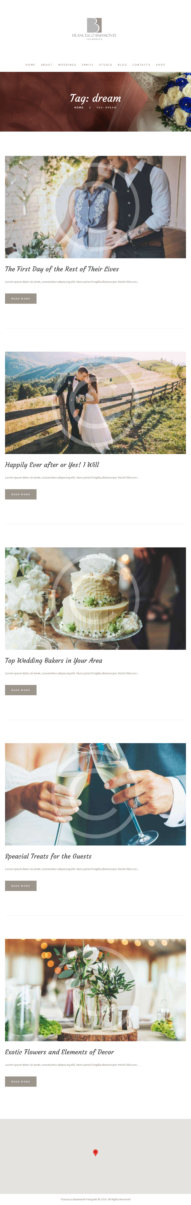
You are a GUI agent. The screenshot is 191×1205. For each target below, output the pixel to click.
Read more (20, 298)
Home (79, 107)
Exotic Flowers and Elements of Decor (59, 1052)
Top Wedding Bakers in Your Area (53, 660)
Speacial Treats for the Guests (48, 856)
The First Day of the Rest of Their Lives (62, 269)
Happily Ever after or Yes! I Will (52, 465)
